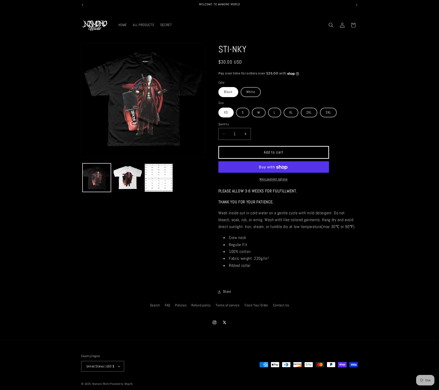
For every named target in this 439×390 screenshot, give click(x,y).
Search (155, 305)
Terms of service (228, 305)
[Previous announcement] (83, 5)
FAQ (167, 305)
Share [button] (227, 291)
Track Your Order (256, 305)
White (250, 92)
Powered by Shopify (121, 384)
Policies (181, 305)
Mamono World (100, 384)
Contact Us (281, 305)
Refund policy (201, 305)
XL (291, 112)
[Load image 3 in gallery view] (159, 178)
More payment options (274, 179)
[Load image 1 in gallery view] (97, 178)
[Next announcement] (357, 5)
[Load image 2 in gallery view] (127, 178)
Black (228, 92)
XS (226, 112)
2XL (309, 112)
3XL (328, 112)
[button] (331, 25)
